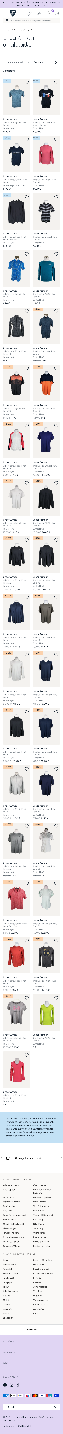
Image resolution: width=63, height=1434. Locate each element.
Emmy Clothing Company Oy (27, 1417)
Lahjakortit (8, 1317)
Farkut (6, 1286)
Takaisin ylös (31, 1329)
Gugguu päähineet (12, 1246)
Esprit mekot (9, 1206)
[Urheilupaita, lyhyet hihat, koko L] (16, 154)
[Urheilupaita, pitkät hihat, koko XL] (46, 497)
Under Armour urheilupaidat (22, 30)
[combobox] (31, 20)
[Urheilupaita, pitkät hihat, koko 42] (46, 154)
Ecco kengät (39, 1219)
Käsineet (37, 1282)
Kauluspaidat (39, 1304)
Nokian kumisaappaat (13, 1237)
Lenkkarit (37, 1278)
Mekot (6, 1300)
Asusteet (7, 1309)
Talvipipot (8, 1282)
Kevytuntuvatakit (11, 1273)
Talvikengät (8, 1278)
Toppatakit (8, 1269)
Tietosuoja (8, 1426)
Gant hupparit (40, 1185)
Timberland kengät (12, 1232)
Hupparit (37, 1295)
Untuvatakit (38, 1264)
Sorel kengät (39, 1228)
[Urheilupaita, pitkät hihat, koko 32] (46, 1012)
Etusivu (6, 30)
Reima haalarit (40, 1237)
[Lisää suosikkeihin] (26, 82)
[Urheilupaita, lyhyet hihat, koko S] (16, 97)
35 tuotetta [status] (9, 70)
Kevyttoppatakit (41, 1269)
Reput (36, 1313)
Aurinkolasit (38, 1309)
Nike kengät (39, 1224)
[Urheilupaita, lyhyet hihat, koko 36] (16, 1012)
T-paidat (37, 1291)
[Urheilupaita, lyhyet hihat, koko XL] (46, 726)
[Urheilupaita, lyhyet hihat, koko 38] (46, 841)
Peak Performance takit (14, 1215)
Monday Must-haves (43, 1260)
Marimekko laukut (41, 1246)
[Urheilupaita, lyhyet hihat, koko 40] (46, 440)
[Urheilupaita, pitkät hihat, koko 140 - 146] (16, 211)
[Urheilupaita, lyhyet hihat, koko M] (46, 211)
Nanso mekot (39, 1201)
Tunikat (6, 1304)
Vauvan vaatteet (41, 1300)
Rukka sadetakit (41, 1241)
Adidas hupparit (11, 1185)
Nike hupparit (9, 1189)
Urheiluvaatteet (10, 1291)
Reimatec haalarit (11, 1241)
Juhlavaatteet (40, 1286)
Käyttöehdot (24, 1426)
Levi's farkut (9, 1197)
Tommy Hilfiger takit (43, 1215)
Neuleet (7, 1295)
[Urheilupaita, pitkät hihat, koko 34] (16, 326)
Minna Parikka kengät (13, 1224)
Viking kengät (39, 1232)
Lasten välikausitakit (43, 1273)
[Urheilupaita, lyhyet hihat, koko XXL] (16, 383)
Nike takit (7, 1210)
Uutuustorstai (9, 1264)
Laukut (6, 1313)
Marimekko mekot (11, 1201)
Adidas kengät (10, 1219)
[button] (57, 13)
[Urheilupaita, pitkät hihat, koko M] (46, 268)
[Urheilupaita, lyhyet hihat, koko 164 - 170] (16, 898)
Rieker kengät (9, 1228)
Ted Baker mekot (41, 1206)
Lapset (6, 1260)
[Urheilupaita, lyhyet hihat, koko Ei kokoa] (46, 97)
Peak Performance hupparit (42, 1191)
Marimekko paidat (42, 1197)
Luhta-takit (38, 1210)
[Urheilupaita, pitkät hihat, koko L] (16, 955)
